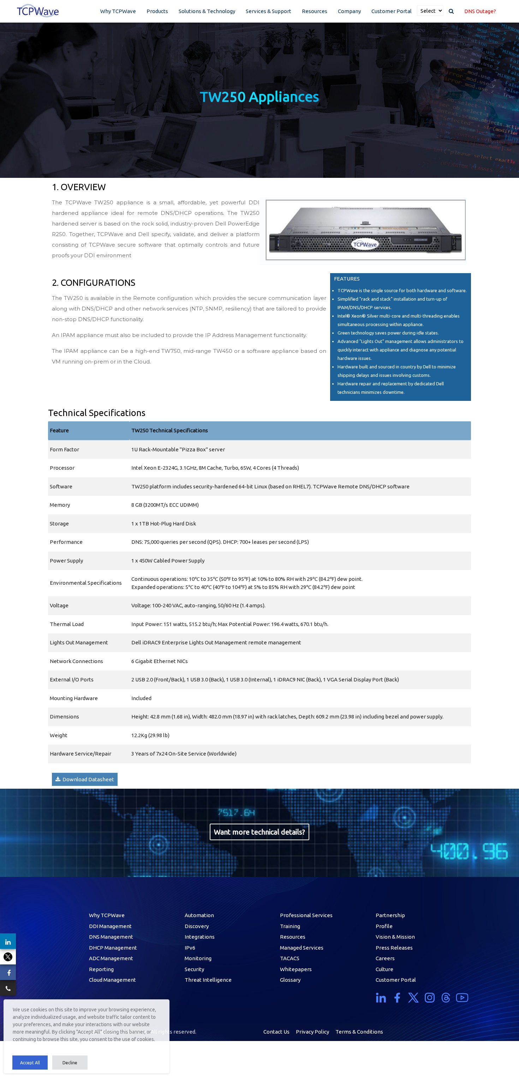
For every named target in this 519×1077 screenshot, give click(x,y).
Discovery (197, 926)
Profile (384, 926)
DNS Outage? (480, 11)
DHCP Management (113, 948)
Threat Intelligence (208, 980)
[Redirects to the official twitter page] (8, 956)
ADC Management (111, 958)
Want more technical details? (259, 832)
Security (194, 969)
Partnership (390, 915)
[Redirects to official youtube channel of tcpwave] (462, 997)
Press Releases (394, 948)
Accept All (30, 1062)
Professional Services (306, 915)
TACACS (289, 958)
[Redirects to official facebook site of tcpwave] (397, 997)
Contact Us (276, 1032)
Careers (385, 958)
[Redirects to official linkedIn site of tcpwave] (382, 997)
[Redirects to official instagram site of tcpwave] (430, 997)
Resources (314, 11)
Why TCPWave (118, 11)
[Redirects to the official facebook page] (8, 972)
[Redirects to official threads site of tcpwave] (446, 997)
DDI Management (110, 926)
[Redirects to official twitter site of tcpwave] (413, 997)
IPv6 (190, 948)
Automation (199, 915)
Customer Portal (391, 11)
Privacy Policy (312, 1032)
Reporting (101, 969)
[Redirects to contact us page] (8, 987)
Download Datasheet (87, 779)
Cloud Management (112, 980)
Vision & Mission (395, 937)
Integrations (200, 937)
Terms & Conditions (359, 1032)
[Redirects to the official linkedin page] (8, 941)
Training (290, 926)
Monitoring (198, 958)
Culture (384, 969)
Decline (69, 1062)
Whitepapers (296, 969)
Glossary (290, 980)
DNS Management (111, 937)
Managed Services (301, 948)
